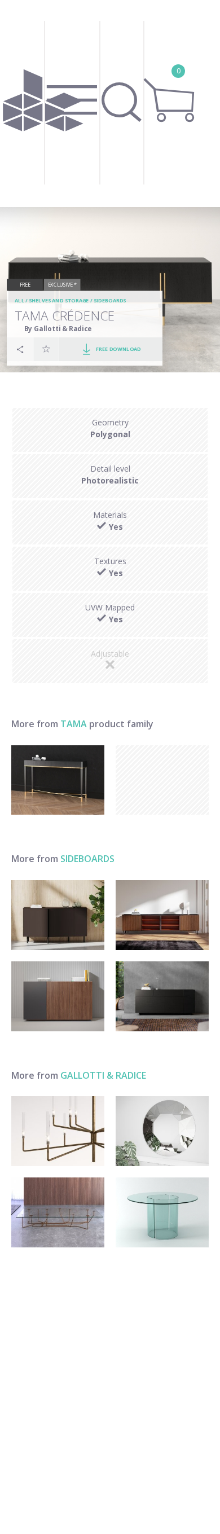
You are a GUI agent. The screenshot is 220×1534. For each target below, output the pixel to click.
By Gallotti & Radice (57, 328)
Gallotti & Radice (103, 1075)
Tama (73, 724)
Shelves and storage (59, 301)
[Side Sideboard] (162, 996)
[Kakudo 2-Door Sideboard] (57, 915)
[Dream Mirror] (162, 1131)
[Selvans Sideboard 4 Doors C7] (162, 915)
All (19, 301)
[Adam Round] (162, 1212)
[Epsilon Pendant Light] (57, 1131)
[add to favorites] (46, 349)
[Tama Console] (57, 780)
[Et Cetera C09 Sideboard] (57, 996)
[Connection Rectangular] (57, 1212)
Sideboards (110, 301)
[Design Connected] (43, 103)
